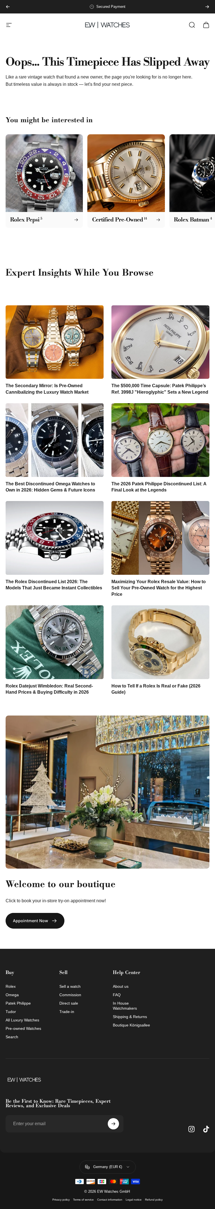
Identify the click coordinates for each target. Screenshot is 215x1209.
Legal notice (134, 1199)
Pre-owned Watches (23, 1028)
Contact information (109, 1199)
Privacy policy (61, 1199)
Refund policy (154, 1199)
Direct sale (68, 1003)
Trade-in (66, 1011)
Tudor (11, 1011)
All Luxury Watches (22, 1020)
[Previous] (8, 6)
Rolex (11, 986)
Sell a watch (70, 986)
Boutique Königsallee (131, 1025)
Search (12, 1037)
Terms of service (83, 1199)
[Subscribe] (113, 1123)
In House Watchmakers (125, 1005)
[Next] (207, 6)
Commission (70, 995)
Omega (12, 995)
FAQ (117, 995)
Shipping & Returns (130, 1016)
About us (120, 986)
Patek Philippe (18, 1003)
